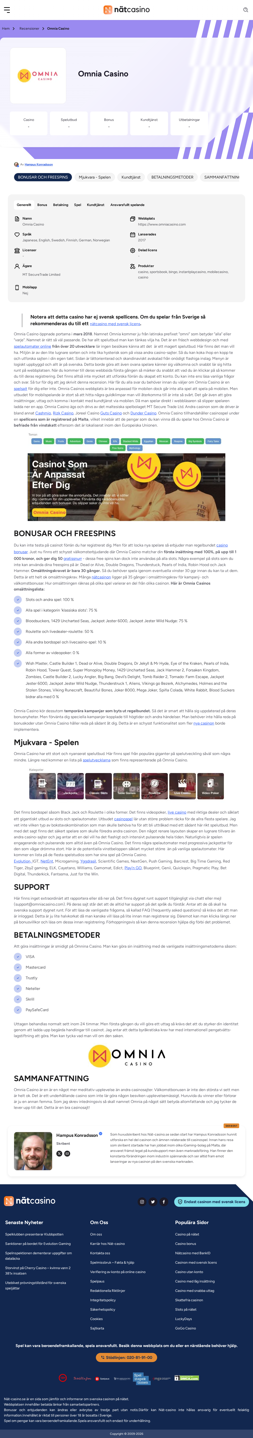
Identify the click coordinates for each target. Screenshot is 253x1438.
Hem (6, 28)
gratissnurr (72, 558)
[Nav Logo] (127, 10)
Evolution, (23, 861)
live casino (177, 812)
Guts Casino (111, 413)
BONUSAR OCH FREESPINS (43, 177)
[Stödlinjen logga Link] (82, 1378)
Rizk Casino (63, 413)
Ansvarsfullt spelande (127, 205)
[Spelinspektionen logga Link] (142, 1378)
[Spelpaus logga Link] (102, 1378)
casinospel (123, 819)
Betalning (60, 205)
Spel (77, 205)
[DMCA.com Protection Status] (186, 1379)
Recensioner (29, 28)
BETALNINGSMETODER (172, 177)
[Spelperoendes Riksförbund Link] (122, 1379)
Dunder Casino (143, 413)
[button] (10, 10)
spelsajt (20, 388)
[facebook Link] (163, 1201)
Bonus (42, 205)
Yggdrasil (88, 861)
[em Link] (67, 1154)
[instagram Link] (142, 1201)
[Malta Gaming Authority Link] (161, 1379)
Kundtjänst (131, 177)
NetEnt (47, 861)
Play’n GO (133, 868)
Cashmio (43, 413)
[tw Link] (59, 1154)
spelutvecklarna (96, 760)
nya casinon (203, 723)
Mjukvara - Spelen (95, 177)
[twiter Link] (152, 1201)
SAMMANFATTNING (222, 177)
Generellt (24, 205)
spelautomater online (32, 346)
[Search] (243, 10)
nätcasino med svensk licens (115, 323)
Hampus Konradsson (39, 164)
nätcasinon (101, 577)
